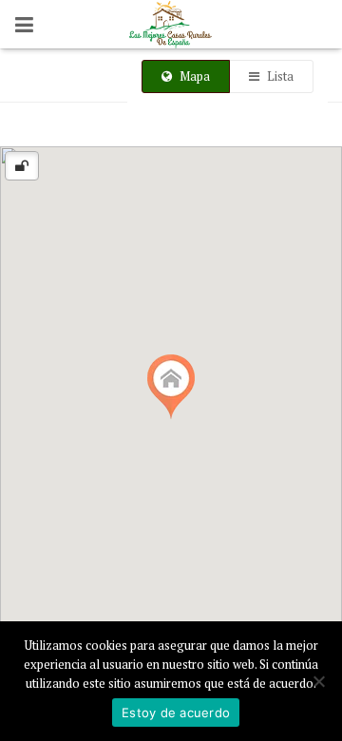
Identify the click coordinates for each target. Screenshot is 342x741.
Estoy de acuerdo (176, 712)
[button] (171, 387)
